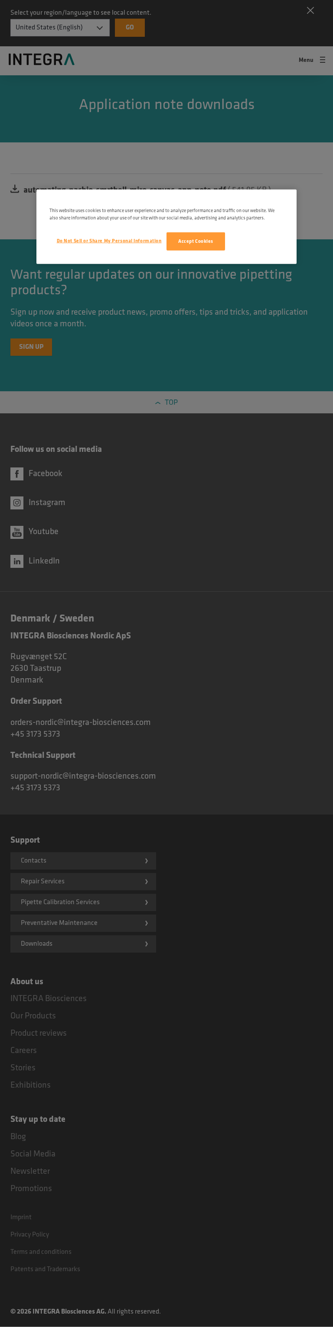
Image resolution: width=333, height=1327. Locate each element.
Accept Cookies (195, 241)
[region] (166, 227)
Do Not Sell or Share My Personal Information (109, 241)
